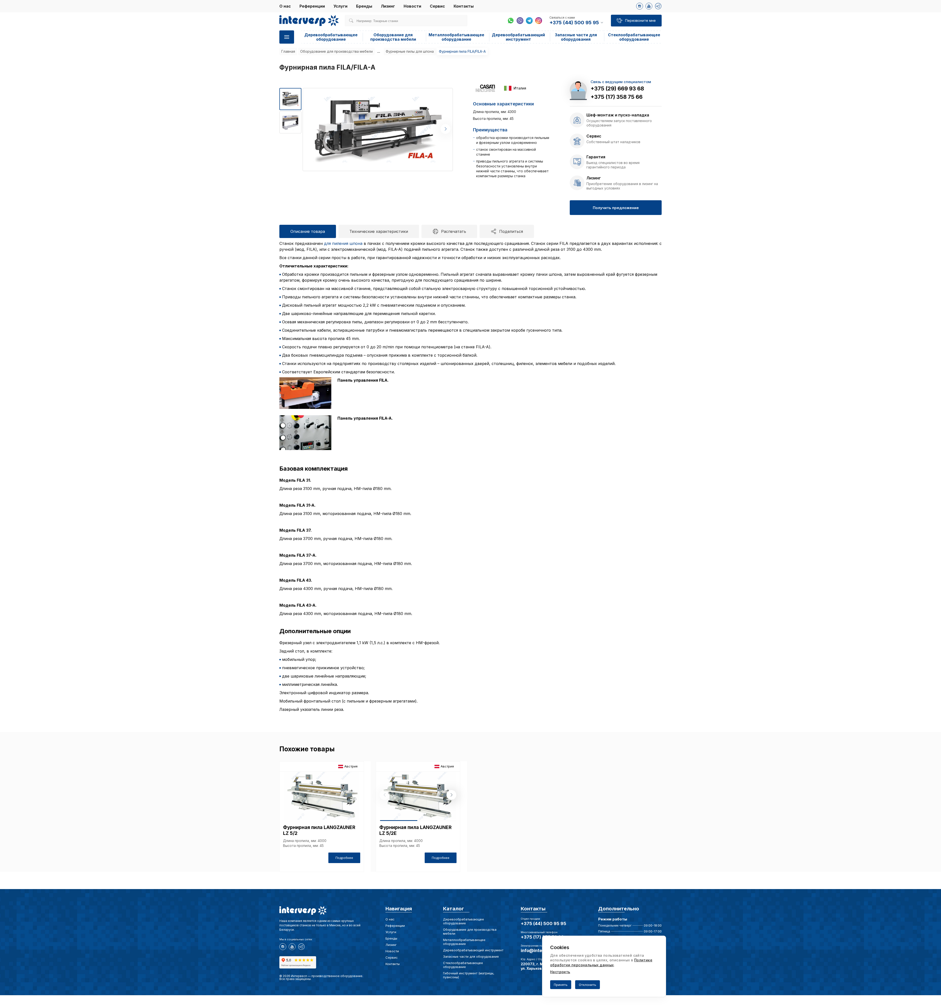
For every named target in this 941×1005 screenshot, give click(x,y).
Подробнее (344, 858)
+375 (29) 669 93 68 (617, 88)
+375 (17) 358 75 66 (617, 97)
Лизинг (388, 6)
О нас (285, 6)
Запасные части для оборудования (576, 37)
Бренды (364, 6)
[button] (445, 129)
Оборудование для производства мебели (393, 37)
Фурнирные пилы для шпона (410, 51)
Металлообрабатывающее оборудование (456, 37)
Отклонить (587, 985)
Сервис (437, 6)
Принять (561, 985)
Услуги (340, 6)
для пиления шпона (343, 243)
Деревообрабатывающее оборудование (331, 37)
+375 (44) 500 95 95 (543, 923)
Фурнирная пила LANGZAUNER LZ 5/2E (415, 830)
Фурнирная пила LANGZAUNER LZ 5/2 (319, 830)
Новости (412, 6)
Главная (288, 51)
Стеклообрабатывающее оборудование (634, 37)
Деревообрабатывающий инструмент (518, 37)
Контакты (464, 6)
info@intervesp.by (541, 950)
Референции (312, 6)
